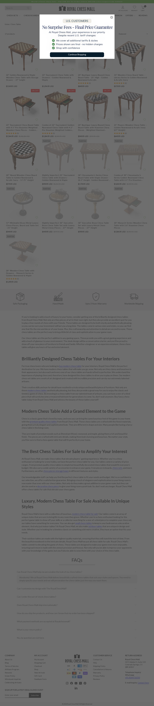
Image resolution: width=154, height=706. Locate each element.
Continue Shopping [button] (77, 54)
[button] (111, 17)
